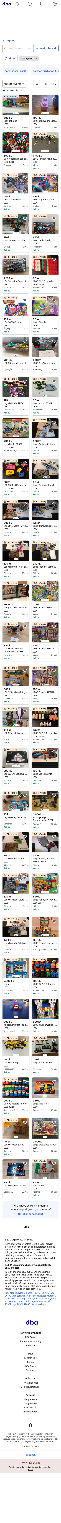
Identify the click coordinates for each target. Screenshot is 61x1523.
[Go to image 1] (14, 113)
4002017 (44, 1293)
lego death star (12, 1298)
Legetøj (10, 40)
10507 (8, 1304)
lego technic (18, 1295)
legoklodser (49, 1295)
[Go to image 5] (47, 113)
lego (22, 1293)
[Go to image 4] (46, 113)
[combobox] (17, 48)
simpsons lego (38, 1304)
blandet (46, 1298)
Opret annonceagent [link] (30, 1214)
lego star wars (12, 1293)
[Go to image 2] (15, 232)
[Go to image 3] (17, 113)
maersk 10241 (32, 1293)
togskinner (17, 1301)
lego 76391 (17, 1304)
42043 (27, 1304)
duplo (27, 1301)
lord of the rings (34, 1295)
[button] (10, 58)
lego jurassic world (40, 1301)
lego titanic (27, 1298)
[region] (16, 105)
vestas (37, 1298)
